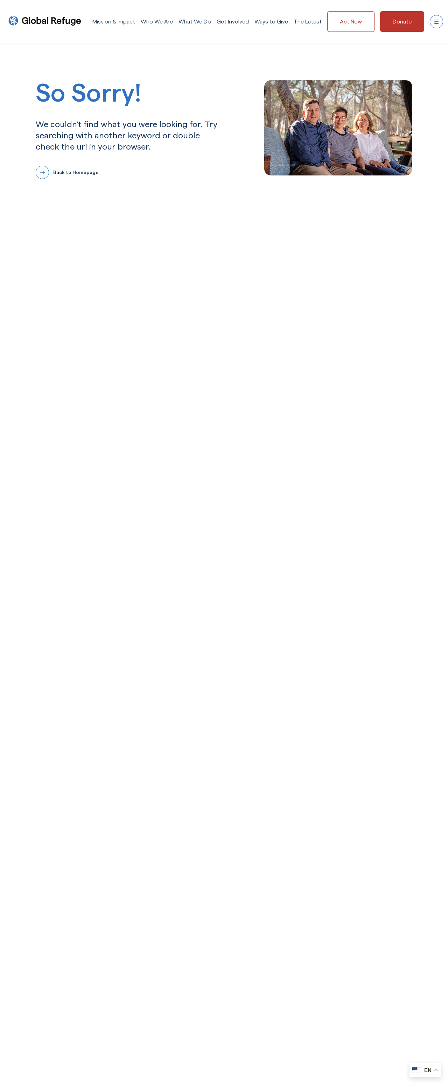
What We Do (194, 22)
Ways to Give (271, 22)
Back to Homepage (76, 172)
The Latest (308, 22)
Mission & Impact (113, 22)
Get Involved (233, 22)
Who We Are (157, 22)
